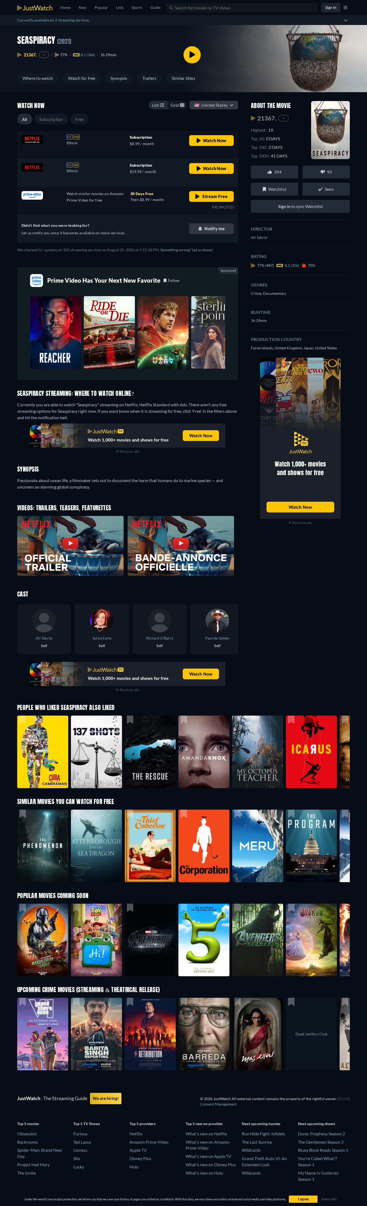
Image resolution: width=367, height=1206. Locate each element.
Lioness (80, 1150)
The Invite (26, 1172)
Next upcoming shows (316, 1123)
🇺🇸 (211, 104)
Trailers (149, 78)
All (24, 119)
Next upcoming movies (261, 1123)
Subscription (51, 119)
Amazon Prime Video (148, 1141)
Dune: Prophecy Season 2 (321, 1133)
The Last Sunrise (257, 1141)
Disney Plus (140, 1158)
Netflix (135, 1133)
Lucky (78, 1166)
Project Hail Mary (33, 1164)
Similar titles (183, 78)
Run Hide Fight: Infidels (263, 1133)
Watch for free (81, 78)
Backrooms (27, 1141)
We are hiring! (106, 1098)
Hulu (134, 1166)
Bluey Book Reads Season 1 (323, 1150)
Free (79, 119)
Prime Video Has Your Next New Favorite (103, 280)
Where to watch (38, 78)
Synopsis (118, 78)
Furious (80, 1133)
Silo (76, 1158)
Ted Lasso (82, 1141)
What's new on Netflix (206, 1133)
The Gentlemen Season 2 (321, 1141)
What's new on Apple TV (208, 1156)
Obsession (27, 1133)
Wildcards (251, 1150)
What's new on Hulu (204, 1172)
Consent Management (218, 1104)
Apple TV (138, 1150)
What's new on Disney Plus (211, 1164)
